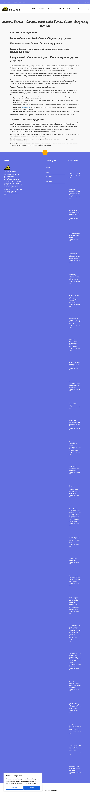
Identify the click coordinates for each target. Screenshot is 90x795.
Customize (14, 787)
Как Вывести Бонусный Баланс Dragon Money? (74, 468)
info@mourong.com (19, 2)
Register (86, 2)
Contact (77, 9)
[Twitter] (42, 788)
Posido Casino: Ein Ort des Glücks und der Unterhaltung (75, 364)
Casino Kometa (25, 107)
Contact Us (49, 181)
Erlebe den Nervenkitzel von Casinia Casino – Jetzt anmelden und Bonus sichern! (74, 343)
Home (34, 9)
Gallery (48, 172)
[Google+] (47, 788)
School (41, 9)
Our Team (60, 9)
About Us (50, 9)
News (69, 9)
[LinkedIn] (53, 788)
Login (78, 2)
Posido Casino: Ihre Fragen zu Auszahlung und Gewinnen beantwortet (74, 299)
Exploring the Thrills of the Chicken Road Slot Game (74, 768)
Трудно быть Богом (74, 173)
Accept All (31, 787)
